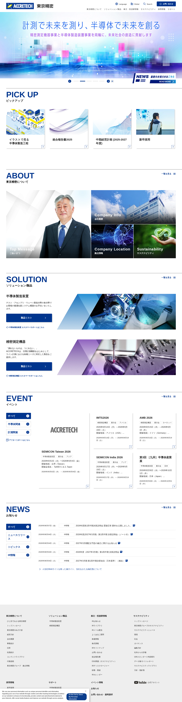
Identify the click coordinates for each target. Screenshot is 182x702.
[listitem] (25, 327)
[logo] (29, 6)
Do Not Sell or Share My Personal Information (76, 697)
